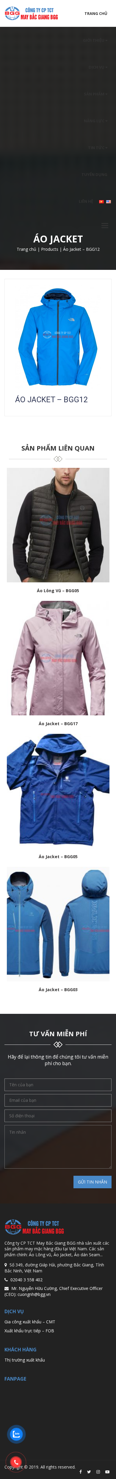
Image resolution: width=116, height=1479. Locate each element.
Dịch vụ (97, 67)
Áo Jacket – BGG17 (58, 723)
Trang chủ (95, 13)
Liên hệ (86, 201)
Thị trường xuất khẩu (24, 1360)
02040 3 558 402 (26, 1279)
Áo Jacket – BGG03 (58, 989)
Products (49, 249)
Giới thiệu (94, 40)
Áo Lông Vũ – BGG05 (58, 590)
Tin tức (96, 147)
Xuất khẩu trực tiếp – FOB (29, 1330)
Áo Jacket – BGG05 (58, 856)
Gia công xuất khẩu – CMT (29, 1322)
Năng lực (94, 120)
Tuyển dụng (94, 174)
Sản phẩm (94, 94)
